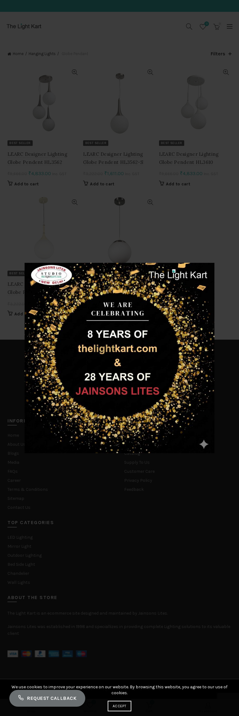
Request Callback (52, 698)
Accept (119, 706)
